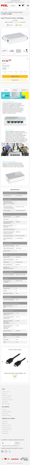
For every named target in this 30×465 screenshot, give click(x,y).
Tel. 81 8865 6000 (9, 2)
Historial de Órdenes (6, 411)
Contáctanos (5, 421)
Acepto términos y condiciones (10, 445)
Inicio (2, 12)
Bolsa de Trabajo (6, 403)
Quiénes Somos (5, 391)
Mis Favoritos (5, 413)
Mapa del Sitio (5, 433)
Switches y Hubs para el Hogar (15, 12)
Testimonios (5, 401)
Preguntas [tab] (15, 90)
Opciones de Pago (6, 427)
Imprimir (11, 25)
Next (27, 361)
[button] (3, 38)
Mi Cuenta (13, 5)
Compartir (20, 25)
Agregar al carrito (15, 76)
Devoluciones (5, 431)
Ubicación (4, 393)
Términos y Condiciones (7, 399)
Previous (2, 361)
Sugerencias (5, 423)
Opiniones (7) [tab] (24, 90)
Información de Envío (7, 429)
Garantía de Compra (6, 395)
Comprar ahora (15, 80)
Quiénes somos (21, 2)
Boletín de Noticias (6, 415)
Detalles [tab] (6, 90)
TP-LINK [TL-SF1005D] (6, 14)
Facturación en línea (6, 425)
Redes (6, 12)
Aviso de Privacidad (6, 397)
